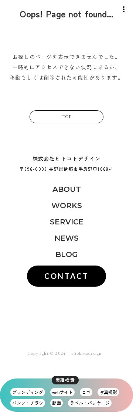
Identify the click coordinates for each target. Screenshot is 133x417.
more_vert (123, 9)
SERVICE (66, 221)
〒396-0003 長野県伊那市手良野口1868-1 (66, 169)
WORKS (66, 205)
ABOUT (66, 189)
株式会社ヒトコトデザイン (67, 158)
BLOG (66, 254)
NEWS (66, 238)
